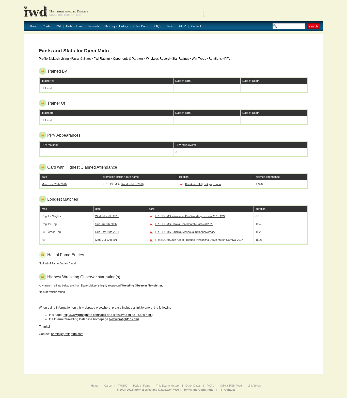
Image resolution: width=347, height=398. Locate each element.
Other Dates (141, 26)
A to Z (182, 26)
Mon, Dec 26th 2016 (54, 184)
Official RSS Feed (231, 385)
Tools (170, 26)
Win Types (199, 58)
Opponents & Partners (128, 58)
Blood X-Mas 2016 (132, 184)
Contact (196, 26)
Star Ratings (180, 58)
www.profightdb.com (124, 319)
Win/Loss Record (158, 58)
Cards (46, 26)
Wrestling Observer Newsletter (141, 285)
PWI (58, 26)
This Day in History (116, 26)
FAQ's (158, 26)
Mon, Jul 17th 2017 (107, 239)
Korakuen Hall (193, 184)
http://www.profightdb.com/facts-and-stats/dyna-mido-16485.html (108, 315)
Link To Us (254, 385)
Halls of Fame (74, 26)
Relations (215, 58)
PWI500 (122, 385)
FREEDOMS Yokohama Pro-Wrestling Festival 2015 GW (190, 216)
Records (93, 26)
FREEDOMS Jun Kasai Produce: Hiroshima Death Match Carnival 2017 (199, 239)
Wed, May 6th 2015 (107, 216)
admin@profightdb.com (67, 334)
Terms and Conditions (198, 389)
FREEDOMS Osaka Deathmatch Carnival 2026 (184, 224)
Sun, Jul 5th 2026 (106, 224)
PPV (227, 58)
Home (33, 26)
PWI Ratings (102, 58)
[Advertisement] (263, 10)
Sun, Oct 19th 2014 (107, 231)
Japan (217, 184)
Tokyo (208, 184)
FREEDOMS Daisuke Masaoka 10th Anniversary (185, 231)
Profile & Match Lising (54, 58)
